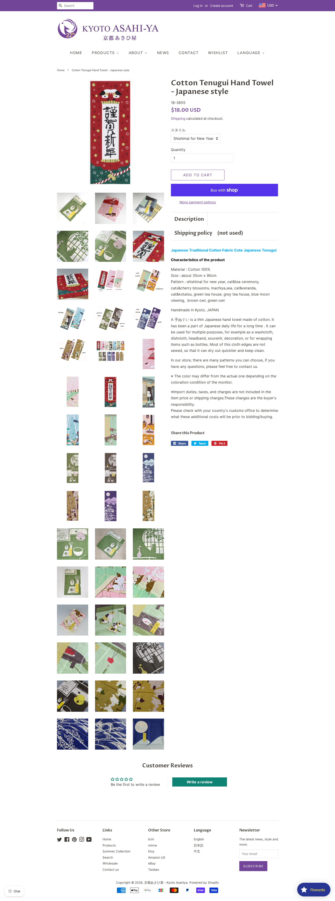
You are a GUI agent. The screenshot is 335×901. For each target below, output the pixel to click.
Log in (198, 6)
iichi (151, 839)
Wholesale (110, 863)
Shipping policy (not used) (208, 233)
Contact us (111, 869)
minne (152, 845)
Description (189, 219)
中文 (197, 851)
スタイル (178, 130)
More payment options (198, 202)
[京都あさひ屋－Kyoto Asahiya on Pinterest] (74, 840)
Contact (189, 52)
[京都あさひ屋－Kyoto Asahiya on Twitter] (59, 840)
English (199, 839)
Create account (221, 6)
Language (249, 52)
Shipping (178, 118)
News (163, 52)
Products (104, 52)
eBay (152, 863)
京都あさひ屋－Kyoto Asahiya (166, 882)
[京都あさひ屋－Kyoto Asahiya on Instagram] (81, 840)
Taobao (153, 869)
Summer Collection (116, 851)
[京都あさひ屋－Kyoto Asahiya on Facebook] (67, 840)
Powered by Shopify (204, 882)
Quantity (178, 149)
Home (76, 52)
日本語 (198, 845)
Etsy (151, 851)
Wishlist (218, 52)
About (137, 52)
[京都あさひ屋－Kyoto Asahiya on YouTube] (89, 840)
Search (108, 857)
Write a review (200, 782)
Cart (249, 6)
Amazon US (156, 857)
